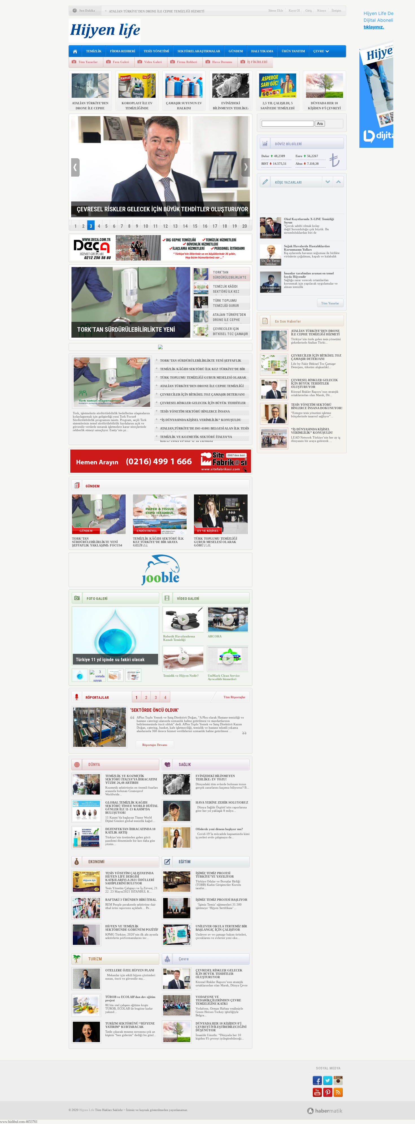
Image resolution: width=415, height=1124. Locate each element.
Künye (321, 10)
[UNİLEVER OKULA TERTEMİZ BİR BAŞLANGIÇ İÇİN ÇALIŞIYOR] (176, 944)
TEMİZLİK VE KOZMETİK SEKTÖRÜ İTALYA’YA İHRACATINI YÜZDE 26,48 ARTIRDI (196, 439)
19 (234, 226)
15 (195, 226)
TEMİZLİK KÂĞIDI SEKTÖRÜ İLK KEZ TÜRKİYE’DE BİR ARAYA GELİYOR (202, 371)
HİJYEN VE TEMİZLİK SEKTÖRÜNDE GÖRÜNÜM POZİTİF (131, 928)
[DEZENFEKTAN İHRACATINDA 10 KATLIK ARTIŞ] (86, 847)
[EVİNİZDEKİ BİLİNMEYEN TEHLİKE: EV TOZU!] (176, 793)
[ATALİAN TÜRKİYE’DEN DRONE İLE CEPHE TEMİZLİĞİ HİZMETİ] (274, 348)
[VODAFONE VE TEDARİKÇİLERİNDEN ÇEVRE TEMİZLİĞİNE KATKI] (176, 1014)
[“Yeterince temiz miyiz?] (115, 679)
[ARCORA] (228, 630)
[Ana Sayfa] (75, 51)
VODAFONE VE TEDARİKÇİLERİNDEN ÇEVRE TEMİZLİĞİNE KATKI (218, 1000)
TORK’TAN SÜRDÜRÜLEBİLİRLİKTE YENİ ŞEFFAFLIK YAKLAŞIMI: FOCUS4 (200, 363)
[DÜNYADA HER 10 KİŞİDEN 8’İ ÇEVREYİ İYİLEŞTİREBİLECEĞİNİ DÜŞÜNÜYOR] (176, 1041)
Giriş (308, 10)
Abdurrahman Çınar (270, 289)
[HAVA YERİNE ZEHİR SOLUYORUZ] (176, 820)
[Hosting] (310, 1111)
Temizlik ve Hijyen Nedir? (181, 675)
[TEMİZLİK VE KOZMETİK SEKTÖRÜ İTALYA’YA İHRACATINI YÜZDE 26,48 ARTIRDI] (86, 793)
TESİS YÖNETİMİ (156, 51)
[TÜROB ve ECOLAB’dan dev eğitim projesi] (86, 1014)
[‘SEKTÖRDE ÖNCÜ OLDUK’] (99, 746)
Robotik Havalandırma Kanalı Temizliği (179, 638)
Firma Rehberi (187, 62)
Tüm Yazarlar (88, 62)
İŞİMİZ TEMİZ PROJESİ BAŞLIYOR (222, 899)
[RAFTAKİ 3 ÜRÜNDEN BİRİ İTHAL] (86, 917)
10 (145, 226)
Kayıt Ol (294, 10)
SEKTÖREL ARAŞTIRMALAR (199, 51)
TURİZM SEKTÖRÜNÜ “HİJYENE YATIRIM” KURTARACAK (130, 1025)
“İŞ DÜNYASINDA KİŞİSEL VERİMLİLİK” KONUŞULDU (200, 420)
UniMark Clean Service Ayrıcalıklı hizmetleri (224, 677)
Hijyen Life (86, 1110)
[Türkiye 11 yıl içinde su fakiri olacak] (80, 679)
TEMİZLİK (94, 51)
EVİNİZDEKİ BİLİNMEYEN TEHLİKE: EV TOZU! (215, 777)
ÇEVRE (318, 51)
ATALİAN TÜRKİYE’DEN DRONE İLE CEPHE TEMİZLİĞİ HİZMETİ (156, 11)
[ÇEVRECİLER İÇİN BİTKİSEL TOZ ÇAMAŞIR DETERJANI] (274, 373)
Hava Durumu (222, 62)
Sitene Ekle (275, 10)
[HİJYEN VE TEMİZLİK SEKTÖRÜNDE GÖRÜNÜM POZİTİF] (86, 944)
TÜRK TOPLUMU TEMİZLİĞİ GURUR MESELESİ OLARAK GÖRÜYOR (203, 380)
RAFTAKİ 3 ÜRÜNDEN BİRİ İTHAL (130, 899)
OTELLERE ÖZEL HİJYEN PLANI (129, 970)
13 (175, 226)
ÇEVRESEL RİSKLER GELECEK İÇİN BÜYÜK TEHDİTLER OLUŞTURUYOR (203, 405)
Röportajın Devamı (154, 745)
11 (155, 226)
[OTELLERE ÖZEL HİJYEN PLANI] (86, 988)
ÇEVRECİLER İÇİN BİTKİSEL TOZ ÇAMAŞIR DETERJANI (202, 394)
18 (224, 226)
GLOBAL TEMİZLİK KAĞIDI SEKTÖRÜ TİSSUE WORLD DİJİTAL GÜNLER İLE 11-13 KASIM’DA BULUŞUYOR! (131, 807)
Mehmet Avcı (270, 234)
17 (215, 226)
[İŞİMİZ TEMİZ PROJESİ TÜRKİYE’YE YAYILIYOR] (176, 891)
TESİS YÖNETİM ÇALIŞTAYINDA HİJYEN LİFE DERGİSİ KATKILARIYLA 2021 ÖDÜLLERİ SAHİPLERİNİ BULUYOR (129, 878)
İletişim (336, 10)
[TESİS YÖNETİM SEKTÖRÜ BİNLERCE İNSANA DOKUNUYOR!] (274, 422)
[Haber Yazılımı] (331, 1110)
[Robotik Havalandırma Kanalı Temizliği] (183, 630)
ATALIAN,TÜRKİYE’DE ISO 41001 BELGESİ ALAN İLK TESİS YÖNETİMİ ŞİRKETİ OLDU (204, 431)
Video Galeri (153, 62)
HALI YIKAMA (262, 51)
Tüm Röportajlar (234, 697)
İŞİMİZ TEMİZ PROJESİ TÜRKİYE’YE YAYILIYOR (215, 874)
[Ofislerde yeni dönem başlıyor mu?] (176, 847)
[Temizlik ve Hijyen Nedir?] (183, 670)
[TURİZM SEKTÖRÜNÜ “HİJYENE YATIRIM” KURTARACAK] (86, 1041)
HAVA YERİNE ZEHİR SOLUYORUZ (222, 802)
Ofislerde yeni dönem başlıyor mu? (219, 829)
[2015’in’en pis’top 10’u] (133, 679)
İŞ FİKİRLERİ (257, 62)
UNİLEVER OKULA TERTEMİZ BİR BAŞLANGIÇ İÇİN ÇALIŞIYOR (221, 928)
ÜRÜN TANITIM (293, 51)
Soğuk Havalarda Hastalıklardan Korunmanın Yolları (307, 247)
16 (205, 226)
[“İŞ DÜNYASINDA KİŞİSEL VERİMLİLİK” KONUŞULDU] (274, 447)
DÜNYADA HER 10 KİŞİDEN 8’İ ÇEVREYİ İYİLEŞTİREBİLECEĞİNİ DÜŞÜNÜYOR (221, 1027)
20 (244, 226)
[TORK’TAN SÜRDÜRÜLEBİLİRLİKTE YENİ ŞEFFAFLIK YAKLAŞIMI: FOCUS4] (130, 302)
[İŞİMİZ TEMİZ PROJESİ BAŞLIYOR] (176, 917)
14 (185, 226)
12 (165, 226)
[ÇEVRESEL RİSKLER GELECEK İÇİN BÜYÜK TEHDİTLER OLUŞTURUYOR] (176, 988)
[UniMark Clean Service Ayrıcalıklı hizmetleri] (228, 670)
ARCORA (215, 636)
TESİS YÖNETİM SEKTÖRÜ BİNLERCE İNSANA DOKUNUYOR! (195, 414)
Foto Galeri (121, 62)
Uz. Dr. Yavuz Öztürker (270, 262)
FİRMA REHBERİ (122, 51)
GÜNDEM (236, 51)
